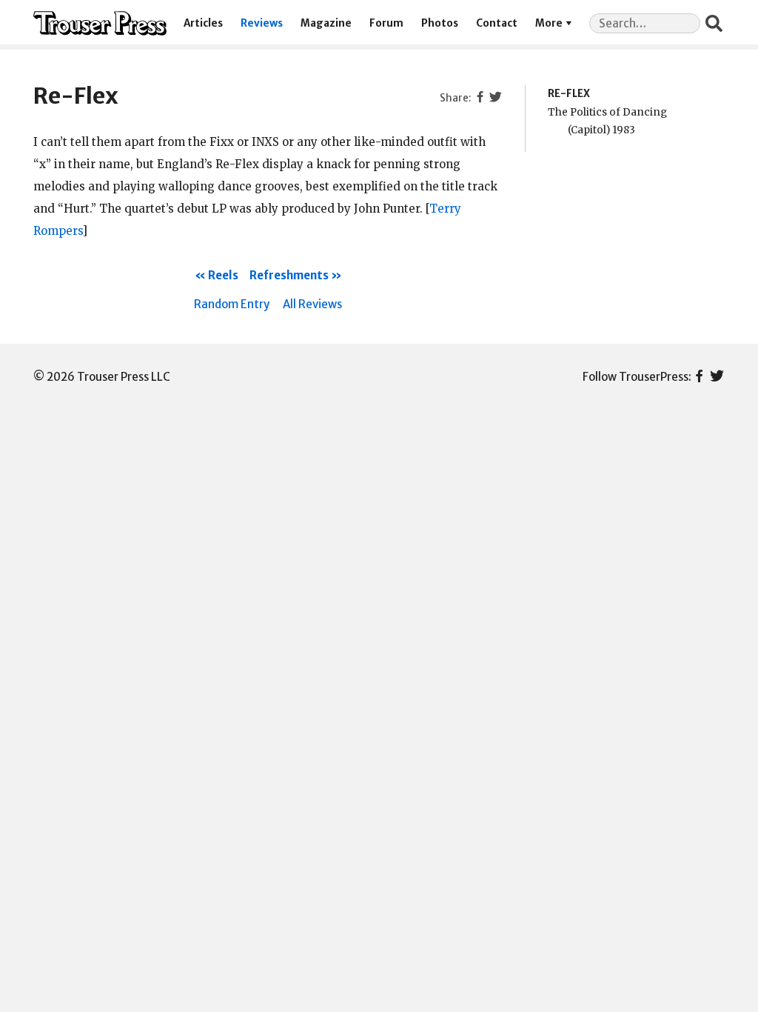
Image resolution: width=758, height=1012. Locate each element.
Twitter (717, 377)
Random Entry (231, 304)
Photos (439, 23)
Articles (203, 23)
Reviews (262, 23)
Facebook (699, 377)
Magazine (326, 23)
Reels (223, 275)
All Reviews (312, 304)
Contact (496, 23)
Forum (386, 23)
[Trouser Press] (100, 23)
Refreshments (289, 275)
